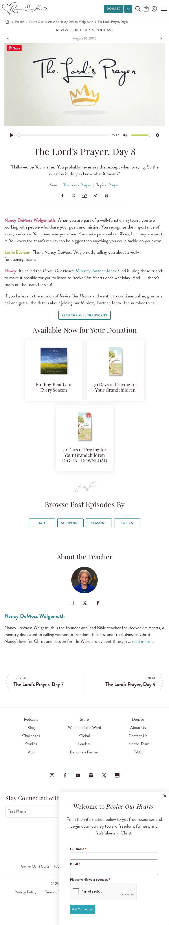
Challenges (31, 735)
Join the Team (138, 744)
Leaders (84, 744)
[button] (163, 8)
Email (75, 864)
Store (84, 719)
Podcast (19, 21)
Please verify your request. (90, 879)
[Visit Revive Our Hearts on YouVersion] (117, 775)
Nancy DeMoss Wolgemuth (34, 616)
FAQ (138, 752)
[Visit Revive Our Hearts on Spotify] (91, 775)
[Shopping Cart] (146, 9)
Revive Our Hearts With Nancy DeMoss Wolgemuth (61, 21)
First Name (16, 811)
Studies (31, 744)
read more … (143, 641)
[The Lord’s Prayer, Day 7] (8, 38)
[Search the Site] (138, 9)
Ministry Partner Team (96, 270)
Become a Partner (84, 752)
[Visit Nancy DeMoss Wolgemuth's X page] (85, 603)
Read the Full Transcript (84, 315)
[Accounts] (154, 8)
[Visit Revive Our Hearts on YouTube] (78, 775)
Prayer (113, 185)
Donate (113, 8)
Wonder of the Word (84, 727)
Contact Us (138, 735)
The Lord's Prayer (77, 185)
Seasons (98, 523)
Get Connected (82, 909)
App (31, 752)
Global (84, 735)
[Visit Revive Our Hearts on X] (104, 775)
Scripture (70, 523)
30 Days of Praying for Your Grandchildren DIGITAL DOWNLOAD (84, 455)
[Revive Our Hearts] (26, 8)
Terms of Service (58, 892)
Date (42, 523)
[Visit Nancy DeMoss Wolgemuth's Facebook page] (98, 603)
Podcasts (31, 719)
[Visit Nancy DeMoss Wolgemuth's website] (71, 603)
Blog (31, 727)
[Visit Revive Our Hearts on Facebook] (65, 775)
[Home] (7, 22)
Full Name (78, 849)
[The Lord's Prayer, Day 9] (160, 38)
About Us (138, 727)
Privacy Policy (25, 892)
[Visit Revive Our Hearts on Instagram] (52, 775)
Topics (127, 523)
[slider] (63, 135)
